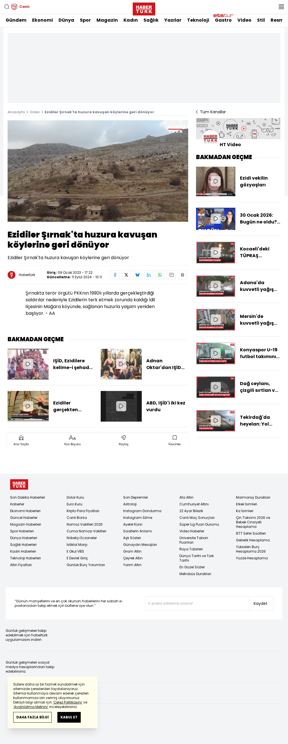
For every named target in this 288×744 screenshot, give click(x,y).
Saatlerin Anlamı (137, 531)
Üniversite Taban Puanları (193, 540)
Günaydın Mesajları (140, 544)
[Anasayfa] (19, 484)
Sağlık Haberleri (23, 544)
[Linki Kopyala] (182, 274)
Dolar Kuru (75, 497)
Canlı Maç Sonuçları (197, 517)
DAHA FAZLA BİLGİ (32, 717)
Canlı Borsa (77, 517)
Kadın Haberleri (23, 551)
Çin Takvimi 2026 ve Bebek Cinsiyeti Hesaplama (253, 522)
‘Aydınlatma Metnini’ (30, 706)
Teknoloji (198, 20)
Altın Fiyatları (21, 564)
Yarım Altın (132, 564)
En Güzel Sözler (192, 567)
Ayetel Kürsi (132, 524)
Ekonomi (42, 20)
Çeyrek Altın (133, 558)
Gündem (16, 20)
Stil (261, 20)
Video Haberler (191, 531)
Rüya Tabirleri (191, 549)
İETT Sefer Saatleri (251, 533)
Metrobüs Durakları (195, 573)
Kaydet (260, 603)
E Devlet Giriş (77, 558)
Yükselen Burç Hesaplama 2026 (251, 549)
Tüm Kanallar (213, 112)
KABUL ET (69, 717)
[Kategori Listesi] (281, 6)
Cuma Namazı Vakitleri (86, 531)
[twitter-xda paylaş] (126, 274)
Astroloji (130, 504)
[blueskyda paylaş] (137, 274)
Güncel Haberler (23, 517)
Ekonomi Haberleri (25, 510)
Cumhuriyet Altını (194, 504)
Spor (85, 20)
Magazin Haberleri (25, 524)
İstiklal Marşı (77, 544)
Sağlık (151, 20)
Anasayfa (16, 112)
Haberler (17, 504)
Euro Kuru (74, 504)
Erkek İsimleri (246, 504)
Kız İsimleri (244, 510)
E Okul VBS (75, 551)
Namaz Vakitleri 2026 (85, 524)
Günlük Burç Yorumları (86, 564)
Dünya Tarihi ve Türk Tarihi (196, 558)
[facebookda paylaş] (115, 274)
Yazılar (172, 20)
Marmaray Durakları (253, 497)
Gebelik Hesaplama (253, 540)
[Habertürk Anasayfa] (144, 7)
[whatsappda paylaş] (160, 274)
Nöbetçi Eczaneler (82, 537)
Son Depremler (135, 497)
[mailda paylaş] (171, 274)
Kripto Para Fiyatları (83, 510)
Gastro (223, 20)
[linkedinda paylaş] (148, 274)
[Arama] (7, 6)
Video (244, 20)
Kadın (130, 20)
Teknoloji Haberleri (25, 558)
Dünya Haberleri (23, 537)
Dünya (66, 20)
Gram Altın (132, 551)
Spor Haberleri (22, 531)
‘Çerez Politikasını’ (67, 702)
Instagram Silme (137, 517)
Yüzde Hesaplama (252, 558)
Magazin (107, 20)
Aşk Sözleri (132, 537)
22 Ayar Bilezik (191, 510)
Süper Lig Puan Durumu (199, 524)
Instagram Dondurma (142, 510)
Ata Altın (186, 497)
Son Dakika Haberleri (27, 497)
